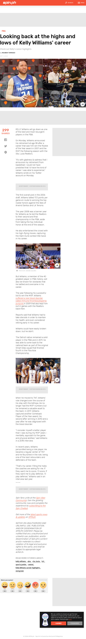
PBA (3, 31)
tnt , (43, 561)
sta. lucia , (36, 561)
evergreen (20, 571)
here (70, 619)
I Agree (58, 623)
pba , (29, 561)
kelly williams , (21, 561)
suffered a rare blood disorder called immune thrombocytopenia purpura (31, 301)
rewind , (31, 565)
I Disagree (74, 623)
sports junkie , (21, 565)
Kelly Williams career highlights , (28, 568)
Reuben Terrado (8, 53)
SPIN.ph (32, 517)
